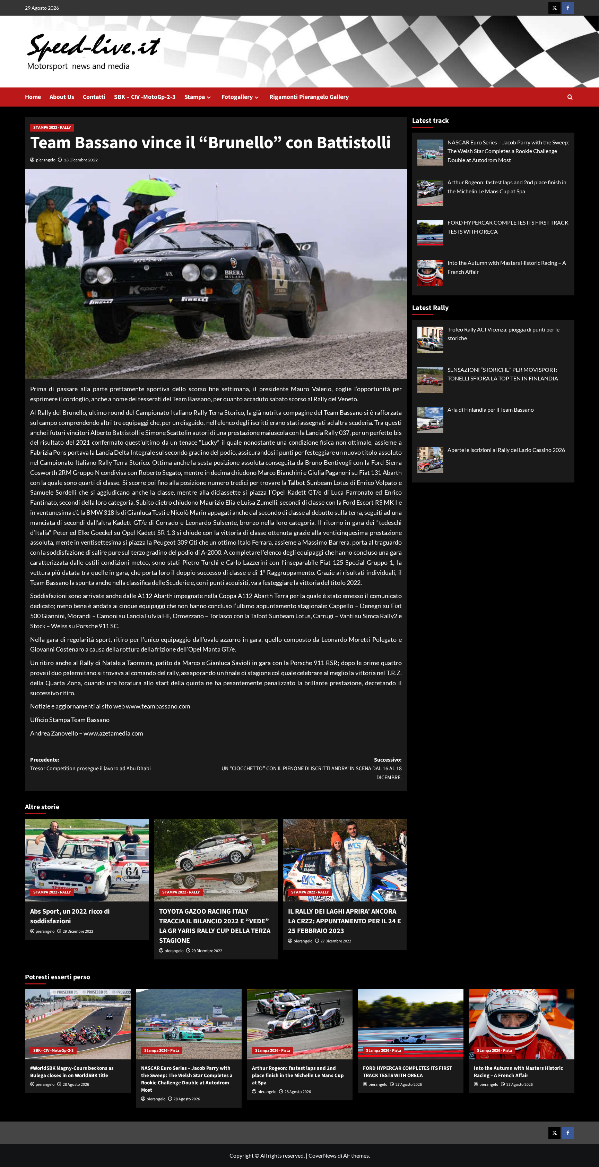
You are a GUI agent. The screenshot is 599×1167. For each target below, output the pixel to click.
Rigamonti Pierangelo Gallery (309, 97)
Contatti (94, 97)
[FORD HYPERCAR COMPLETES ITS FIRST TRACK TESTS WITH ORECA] (410, 1024)
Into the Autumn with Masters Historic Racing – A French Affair (518, 1072)
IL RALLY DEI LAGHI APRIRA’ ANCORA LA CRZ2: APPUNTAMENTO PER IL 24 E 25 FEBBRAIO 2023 (344, 921)
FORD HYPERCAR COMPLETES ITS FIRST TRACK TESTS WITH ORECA (407, 1072)
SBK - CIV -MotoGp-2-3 (53, 1050)
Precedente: (90, 764)
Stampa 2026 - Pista (161, 1050)
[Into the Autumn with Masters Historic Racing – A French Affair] (521, 1024)
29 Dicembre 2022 (78, 931)
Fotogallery (237, 97)
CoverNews (323, 1155)
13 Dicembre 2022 (81, 159)
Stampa (194, 97)
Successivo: (312, 768)
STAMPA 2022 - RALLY (52, 128)
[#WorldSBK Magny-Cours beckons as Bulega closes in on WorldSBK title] (78, 1024)
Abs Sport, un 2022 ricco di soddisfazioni (70, 916)
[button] (570, 97)
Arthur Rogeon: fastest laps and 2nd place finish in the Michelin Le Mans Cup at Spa (298, 1075)
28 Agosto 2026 (76, 1085)
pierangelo (45, 159)
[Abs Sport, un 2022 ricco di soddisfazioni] (87, 860)
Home (33, 97)
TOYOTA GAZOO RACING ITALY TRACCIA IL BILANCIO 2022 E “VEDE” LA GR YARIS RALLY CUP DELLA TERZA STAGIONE (214, 926)
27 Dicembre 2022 (336, 941)
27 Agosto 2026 (409, 1085)
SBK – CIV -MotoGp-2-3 (145, 97)
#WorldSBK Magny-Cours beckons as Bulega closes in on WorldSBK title (72, 1072)
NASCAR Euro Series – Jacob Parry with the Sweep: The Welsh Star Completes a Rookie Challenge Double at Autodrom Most (187, 1079)
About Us (62, 97)
